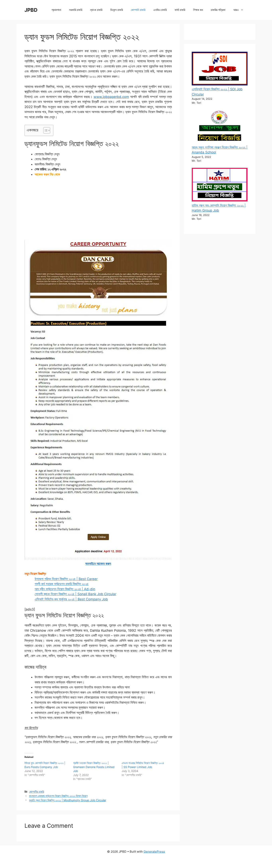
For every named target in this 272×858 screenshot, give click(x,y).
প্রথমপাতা (56, 10)
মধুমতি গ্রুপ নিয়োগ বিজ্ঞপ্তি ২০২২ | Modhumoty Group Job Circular (67, 800)
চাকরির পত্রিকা (218, 10)
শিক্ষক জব (198, 10)
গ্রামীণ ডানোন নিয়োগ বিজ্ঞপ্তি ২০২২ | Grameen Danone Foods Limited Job (93, 767)
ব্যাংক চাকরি (96, 10)
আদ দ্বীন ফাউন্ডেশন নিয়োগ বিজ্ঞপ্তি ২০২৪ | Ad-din (65, 589)
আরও (236, 10)
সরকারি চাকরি (75, 10)
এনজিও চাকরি (160, 10)
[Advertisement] (98, 210)
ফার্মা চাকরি (180, 10)
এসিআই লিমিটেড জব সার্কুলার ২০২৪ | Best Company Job (71, 599)
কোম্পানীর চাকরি (36, 791)
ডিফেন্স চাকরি (116, 10)
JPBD (30, 10)
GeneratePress (154, 851)
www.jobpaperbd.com (111, 97)
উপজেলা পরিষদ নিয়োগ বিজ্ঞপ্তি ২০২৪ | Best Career (66, 579)
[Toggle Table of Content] (44, 130)
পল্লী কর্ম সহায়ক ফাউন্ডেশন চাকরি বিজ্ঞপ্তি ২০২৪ (61, 584)
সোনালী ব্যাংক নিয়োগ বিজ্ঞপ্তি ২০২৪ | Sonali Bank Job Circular (75, 594)
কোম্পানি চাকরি (138, 10)
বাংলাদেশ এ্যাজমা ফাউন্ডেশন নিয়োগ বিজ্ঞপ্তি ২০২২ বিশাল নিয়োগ (58, 795)
